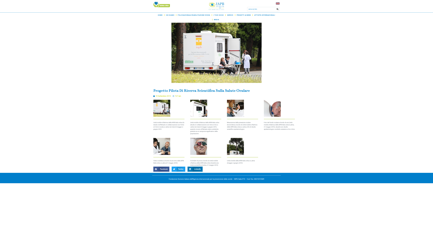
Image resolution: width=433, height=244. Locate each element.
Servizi (230, 15)
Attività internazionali (264, 15)
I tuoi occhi (218, 15)
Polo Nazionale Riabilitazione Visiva (194, 15)
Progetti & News (244, 15)
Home (160, 15)
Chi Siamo (170, 15)
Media (216, 19)
